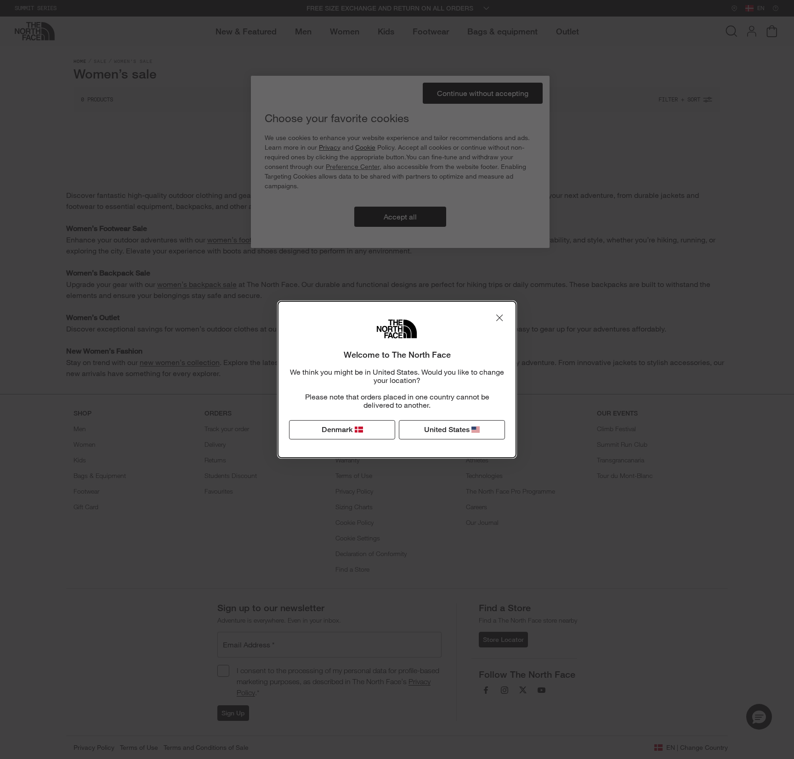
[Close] (499, 317)
